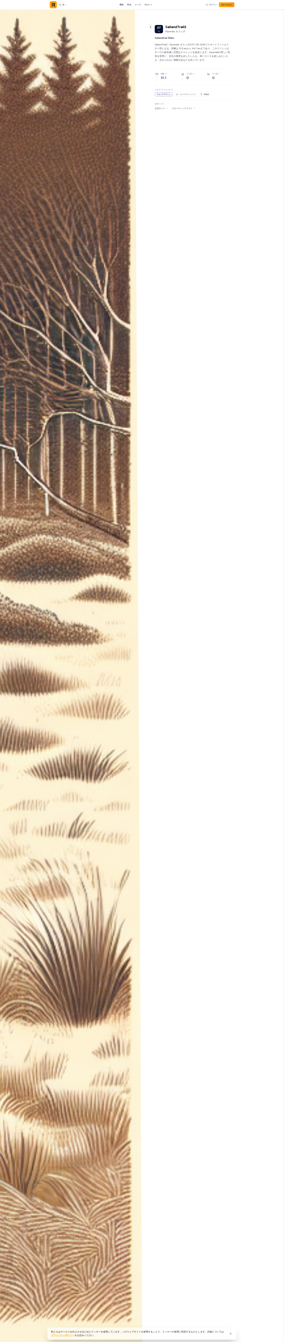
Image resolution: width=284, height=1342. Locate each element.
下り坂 (215, 74)
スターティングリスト (182, 108)
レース (138, 4)
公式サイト (160, 108)
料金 (129, 4)
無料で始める (226, 5)
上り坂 (189, 74)
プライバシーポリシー (63, 1335)
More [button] (147, 4)
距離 (162, 74)
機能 (122, 4)
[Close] (230, 1333)
